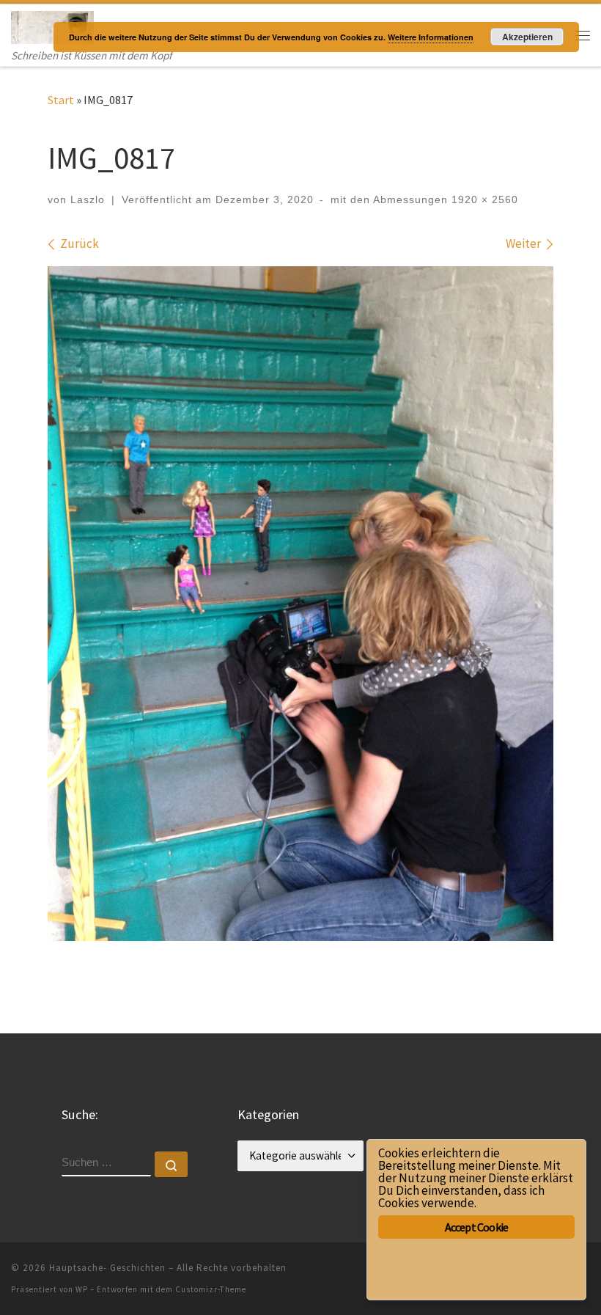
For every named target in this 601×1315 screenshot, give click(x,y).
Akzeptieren (527, 36)
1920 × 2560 (483, 199)
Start (61, 99)
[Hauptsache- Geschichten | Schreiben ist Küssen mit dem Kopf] (52, 25)
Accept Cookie (477, 1227)
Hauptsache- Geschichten (107, 1267)
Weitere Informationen (430, 37)
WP (81, 1289)
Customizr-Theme (210, 1289)
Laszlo (87, 199)
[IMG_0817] (300, 603)
